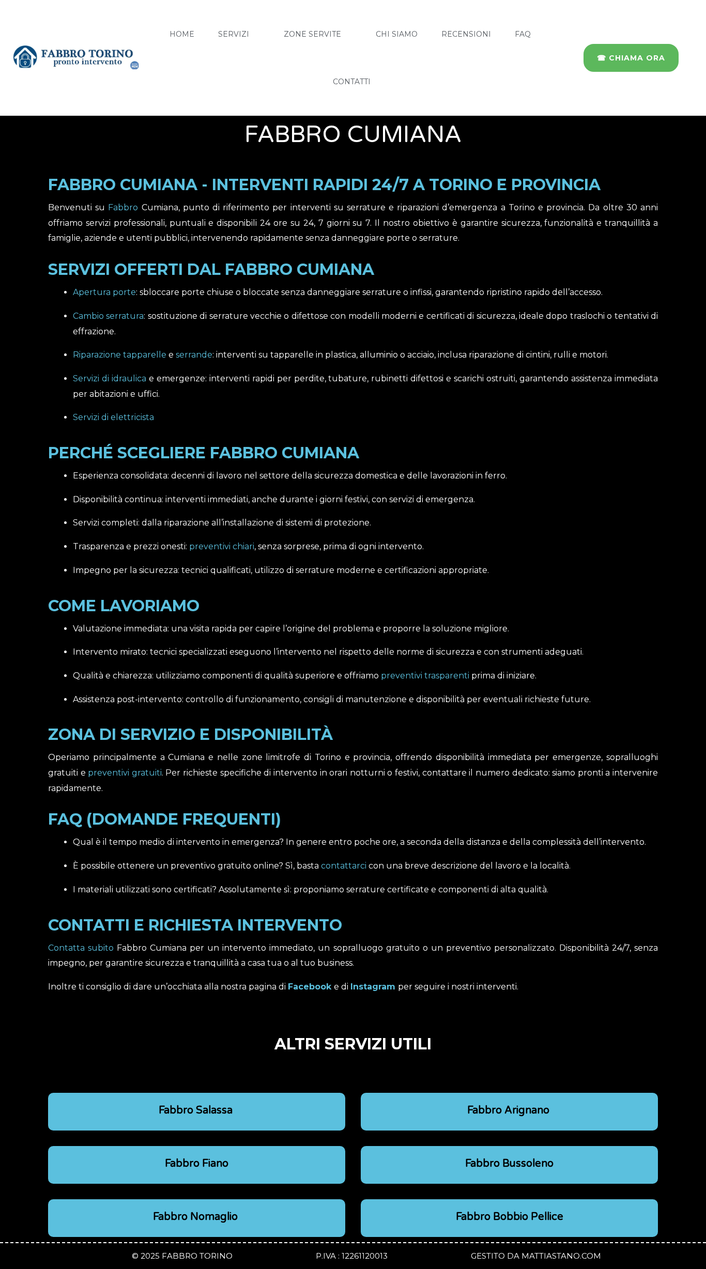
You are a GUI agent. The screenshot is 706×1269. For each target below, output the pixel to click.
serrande (194, 355)
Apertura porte (104, 292)
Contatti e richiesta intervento (195, 925)
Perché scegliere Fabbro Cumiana (203, 452)
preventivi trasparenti (425, 675)
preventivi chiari (221, 546)
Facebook (309, 987)
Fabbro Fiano (196, 1163)
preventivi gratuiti (125, 773)
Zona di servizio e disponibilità (190, 734)
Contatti (352, 81)
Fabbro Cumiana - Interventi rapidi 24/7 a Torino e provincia (324, 184)
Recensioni (466, 34)
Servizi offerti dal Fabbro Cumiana (211, 269)
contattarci (343, 866)
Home (182, 34)
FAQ (523, 34)
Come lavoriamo (123, 605)
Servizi (233, 34)
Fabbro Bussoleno (509, 1163)
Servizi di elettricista (113, 417)
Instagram (372, 987)
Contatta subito (81, 948)
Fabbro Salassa (197, 1110)
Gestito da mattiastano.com (536, 1256)
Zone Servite (312, 34)
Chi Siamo (397, 34)
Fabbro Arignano (509, 1110)
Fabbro (123, 207)
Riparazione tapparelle (119, 355)
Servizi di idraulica (109, 378)
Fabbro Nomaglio (196, 1217)
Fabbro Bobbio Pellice (509, 1217)
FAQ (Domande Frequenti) (164, 819)
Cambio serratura (108, 316)
